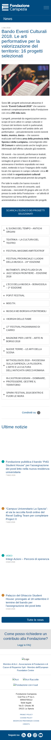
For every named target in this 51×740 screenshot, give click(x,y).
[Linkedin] (47, 412)
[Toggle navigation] (46, 7)
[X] (38, 412)
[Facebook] (43, 412)
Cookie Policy (26, 718)
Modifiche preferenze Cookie (26, 721)
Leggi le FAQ (24, 645)
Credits (26, 724)
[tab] (25, 230)
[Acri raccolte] (31, 679)
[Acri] (15, 679)
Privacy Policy (26, 714)
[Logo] (15, 7)
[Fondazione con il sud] (25, 685)
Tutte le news (35, 619)
